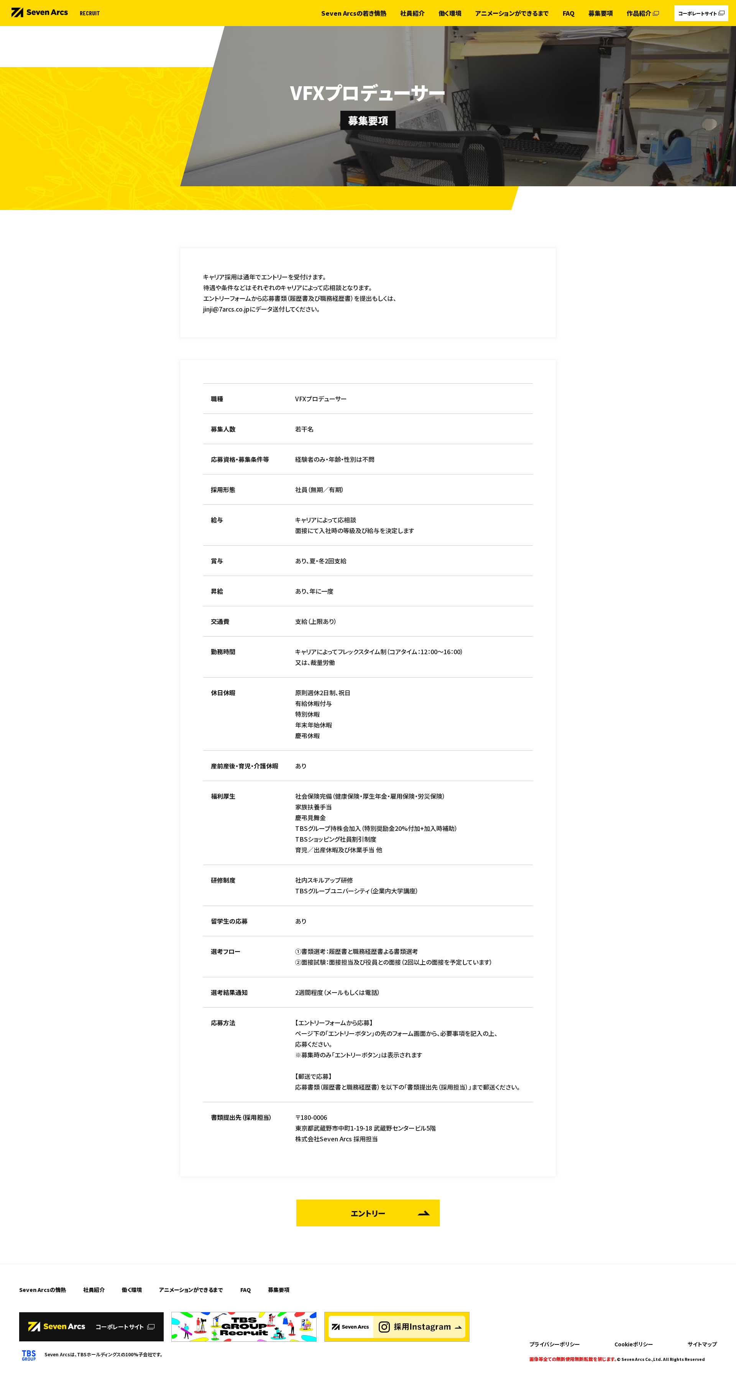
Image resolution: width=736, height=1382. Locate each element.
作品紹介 (639, 13)
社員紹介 (412, 13)
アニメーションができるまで (512, 13)
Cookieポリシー (633, 1344)
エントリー (368, 1213)
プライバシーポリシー (554, 1344)
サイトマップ (702, 1344)
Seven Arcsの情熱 (42, 1289)
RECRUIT (90, 12)
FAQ (569, 13)
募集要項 (600, 13)
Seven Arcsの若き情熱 (353, 13)
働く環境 (450, 13)
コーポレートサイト (697, 13)
